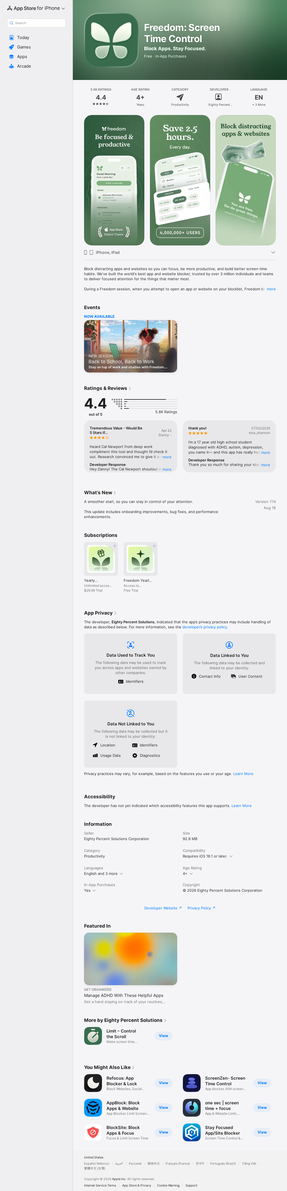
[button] (36, 37)
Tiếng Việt (249, 1163)
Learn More (243, 773)
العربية (119, 1163)
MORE (167, 457)
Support (191, 1185)
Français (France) (178, 1163)
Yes (87, 890)
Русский (135, 1163)
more (271, 289)
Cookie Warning (168, 1185)
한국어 (200, 1163)
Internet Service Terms (100, 1185)
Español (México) (96, 1163)
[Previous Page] (78, 97)
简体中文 (153, 1163)
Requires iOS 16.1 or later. (205, 856)
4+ (185, 873)
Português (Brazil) (223, 1163)
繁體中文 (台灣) (94, 1168)
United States (93, 1157)
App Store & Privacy (136, 1185)
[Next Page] (281, 97)
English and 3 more (101, 873)
